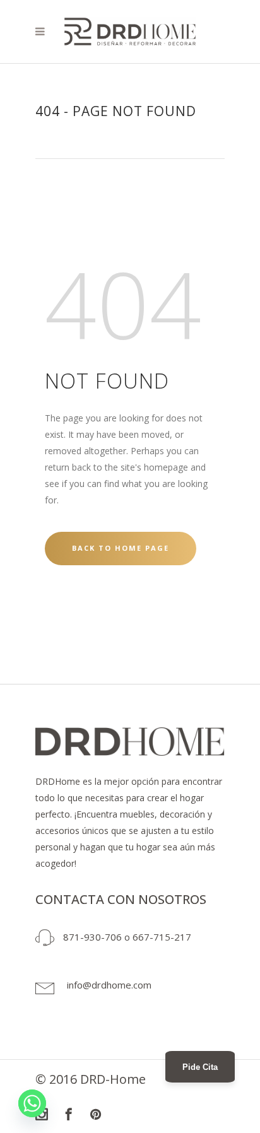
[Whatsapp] (32, 1103)
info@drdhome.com (109, 984)
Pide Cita (200, 1067)
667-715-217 (162, 936)
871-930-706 (92, 936)
